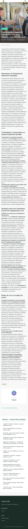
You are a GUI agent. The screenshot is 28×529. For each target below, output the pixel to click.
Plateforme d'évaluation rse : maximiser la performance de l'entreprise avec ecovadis (13, 442)
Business (4, 28)
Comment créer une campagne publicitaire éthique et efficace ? (13, 469)
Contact (3, 520)
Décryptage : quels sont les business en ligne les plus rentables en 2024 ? (13, 433)
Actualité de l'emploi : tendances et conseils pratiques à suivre (13, 424)
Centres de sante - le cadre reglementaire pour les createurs (13, 487)
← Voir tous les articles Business (9, 408)
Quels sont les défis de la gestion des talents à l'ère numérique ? (14, 478)
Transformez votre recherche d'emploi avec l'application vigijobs (13, 438)
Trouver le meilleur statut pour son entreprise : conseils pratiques (11, 474)
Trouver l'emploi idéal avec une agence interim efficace (12, 429)
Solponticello (5, 501)
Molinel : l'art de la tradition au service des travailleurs (13, 451)
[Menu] (25, 1)
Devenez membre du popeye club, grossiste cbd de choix (13, 483)
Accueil (2, 45)
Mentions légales (5, 518)
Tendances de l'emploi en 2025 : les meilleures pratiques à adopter (11, 460)
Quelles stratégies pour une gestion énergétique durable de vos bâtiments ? (12, 465)
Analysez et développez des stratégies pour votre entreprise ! (13, 447)
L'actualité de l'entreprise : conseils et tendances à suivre (12, 456)
